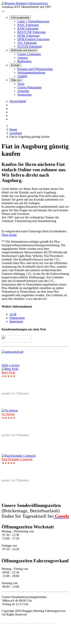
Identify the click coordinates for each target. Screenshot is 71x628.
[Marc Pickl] (10, 368)
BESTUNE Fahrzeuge (31, 32)
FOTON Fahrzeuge (29, 46)
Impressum (16, 321)
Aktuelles (23, 91)
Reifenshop (24, 61)
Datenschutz (17, 317)
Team (20, 84)
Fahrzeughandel (20, 17)
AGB (12, 314)
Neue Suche (9, 235)
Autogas (22, 57)
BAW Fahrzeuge (27, 28)
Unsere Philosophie (29, 87)
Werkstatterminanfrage (31, 72)
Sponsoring (24, 94)
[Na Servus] (10, 410)
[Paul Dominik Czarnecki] (19, 455)
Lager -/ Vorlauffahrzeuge (33, 21)
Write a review (11, 365)
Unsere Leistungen (29, 54)
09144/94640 (17, 101)
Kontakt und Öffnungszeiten (35, 69)
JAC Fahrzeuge (27, 42)
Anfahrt (22, 76)
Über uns (16, 80)
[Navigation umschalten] (3, 11)
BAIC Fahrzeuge (28, 25)
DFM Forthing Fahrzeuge (33, 39)
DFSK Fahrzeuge (28, 35)
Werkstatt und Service (23, 50)
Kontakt (15, 65)
